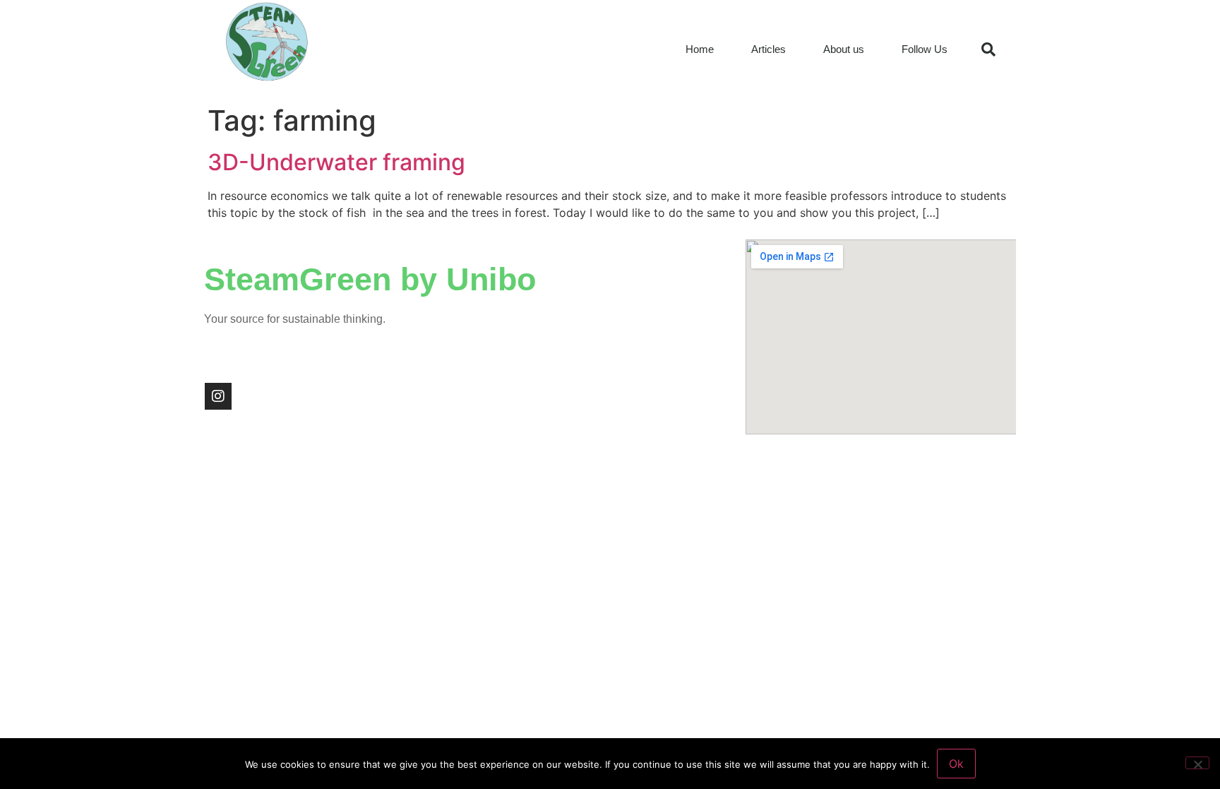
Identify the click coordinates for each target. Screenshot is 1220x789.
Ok (956, 764)
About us (843, 49)
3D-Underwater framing (336, 162)
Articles (768, 49)
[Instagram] (218, 396)
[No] (1197, 763)
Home (700, 49)
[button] (988, 49)
